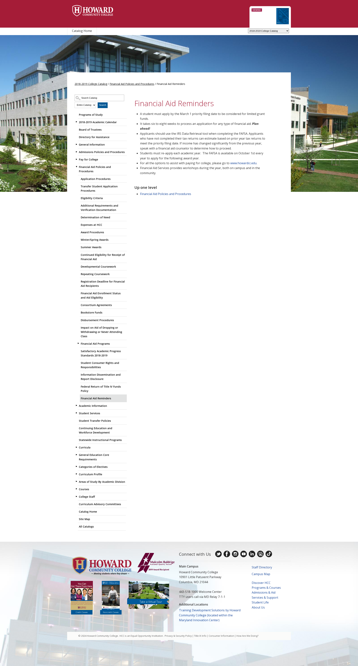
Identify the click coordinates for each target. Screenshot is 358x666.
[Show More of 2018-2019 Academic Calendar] (76, 122)
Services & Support (265, 597)
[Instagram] (235, 554)
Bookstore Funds (91, 312)
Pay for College (88, 159)
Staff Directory (262, 567)
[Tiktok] (269, 554)
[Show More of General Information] (76, 144)
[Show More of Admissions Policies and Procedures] (76, 152)
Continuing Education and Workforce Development (95, 430)
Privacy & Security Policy (178, 635)
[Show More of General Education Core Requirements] (76, 454)
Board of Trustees (90, 129)
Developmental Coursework (98, 266)
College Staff (87, 496)
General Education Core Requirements (94, 457)
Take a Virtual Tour (151, 601)
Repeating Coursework (95, 274)
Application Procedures (96, 179)
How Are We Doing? (247, 635)
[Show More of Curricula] (76, 447)
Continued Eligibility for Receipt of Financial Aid (103, 257)
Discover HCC (261, 583)
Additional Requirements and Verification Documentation (99, 208)
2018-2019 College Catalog (91, 84)
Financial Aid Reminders (96, 398)
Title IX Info (200, 635)
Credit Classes (82, 612)
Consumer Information (221, 635)
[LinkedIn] (252, 554)
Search (102, 105)
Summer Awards (91, 247)
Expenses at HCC (91, 225)
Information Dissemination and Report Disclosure (101, 377)
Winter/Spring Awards (95, 239)
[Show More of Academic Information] (76, 405)
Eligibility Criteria (92, 198)
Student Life (260, 602)
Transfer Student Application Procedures (99, 188)
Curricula (84, 447)
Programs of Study (91, 114)
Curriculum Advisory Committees (100, 504)
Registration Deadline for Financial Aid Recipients (103, 284)
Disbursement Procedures (97, 320)
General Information (92, 144)
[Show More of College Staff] (76, 496)
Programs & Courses (266, 588)
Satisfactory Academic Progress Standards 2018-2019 (101, 353)
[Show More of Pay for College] (76, 159)
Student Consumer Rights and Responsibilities (100, 365)
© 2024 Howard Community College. (98, 635)
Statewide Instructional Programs (100, 440)
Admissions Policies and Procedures (102, 152)
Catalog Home (82, 31)
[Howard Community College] (93, 11)
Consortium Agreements (96, 305)
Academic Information (93, 406)
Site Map (84, 519)
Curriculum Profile (90, 474)
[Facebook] (227, 554)
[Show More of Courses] (76, 489)
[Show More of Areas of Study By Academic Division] (76, 481)
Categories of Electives (93, 467)
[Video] (243, 554)
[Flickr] (260, 554)
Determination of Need (95, 217)
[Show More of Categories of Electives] (76, 466)
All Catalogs (86, 526)
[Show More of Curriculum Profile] (76, 474)
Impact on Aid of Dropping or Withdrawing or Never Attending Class (101, 332)
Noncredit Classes (111, 612)
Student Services (89, 413)
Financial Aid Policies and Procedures (132, 84)
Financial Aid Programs (95, 343)
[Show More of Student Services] (76, 413)
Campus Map (261, 574)
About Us (258, 607)
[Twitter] (218, 554)
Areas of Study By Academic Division (102, 481)
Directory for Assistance (94, 137)
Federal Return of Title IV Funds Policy (101, 389)
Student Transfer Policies (95, 420)
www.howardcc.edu (243, 163)
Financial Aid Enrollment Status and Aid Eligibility (101, 295)
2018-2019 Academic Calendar (98, 122)
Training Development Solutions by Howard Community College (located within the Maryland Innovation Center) (210, 615)
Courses (84, 489)
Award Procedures (92, 232)
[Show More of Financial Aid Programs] (78, 343)
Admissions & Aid (263, 592)
